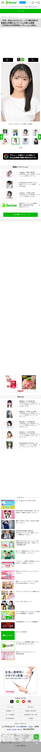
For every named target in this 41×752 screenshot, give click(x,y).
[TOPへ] (36, 736)
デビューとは (10, 707)
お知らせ (22, 2)
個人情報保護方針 (10, 718)
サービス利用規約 (10, 714)
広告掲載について (10, 710)
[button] (39, 137)
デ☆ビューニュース (16, 7)
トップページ (5, 7)
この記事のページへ (20, 215)
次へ (33, 60)
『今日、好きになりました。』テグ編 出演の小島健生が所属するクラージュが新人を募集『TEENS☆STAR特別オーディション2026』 (19, 22)
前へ (8, 60)
